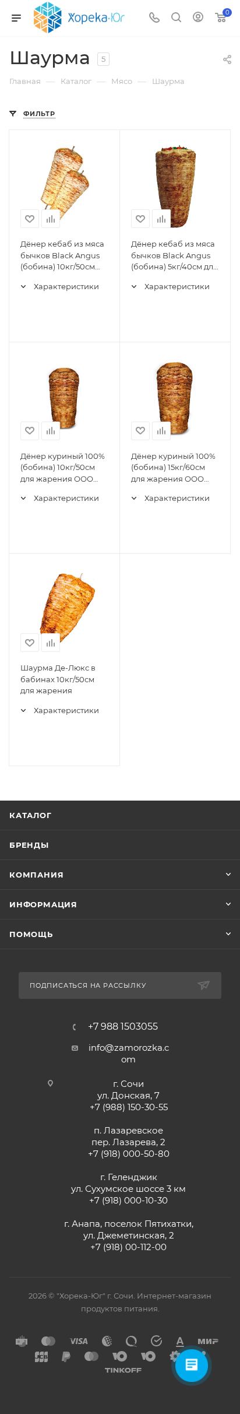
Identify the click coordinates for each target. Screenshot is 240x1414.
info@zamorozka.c (129, 1047)
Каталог (30, 815)
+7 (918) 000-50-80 (129, 1153)
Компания (36, 874)
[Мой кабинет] (198, 18)
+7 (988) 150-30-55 (129, 1107)
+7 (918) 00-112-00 (128, 1246)
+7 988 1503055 (123, 1026)
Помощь (31, 934)
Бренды (29, 845)
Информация (43, 904)
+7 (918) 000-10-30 (128, 1200)
